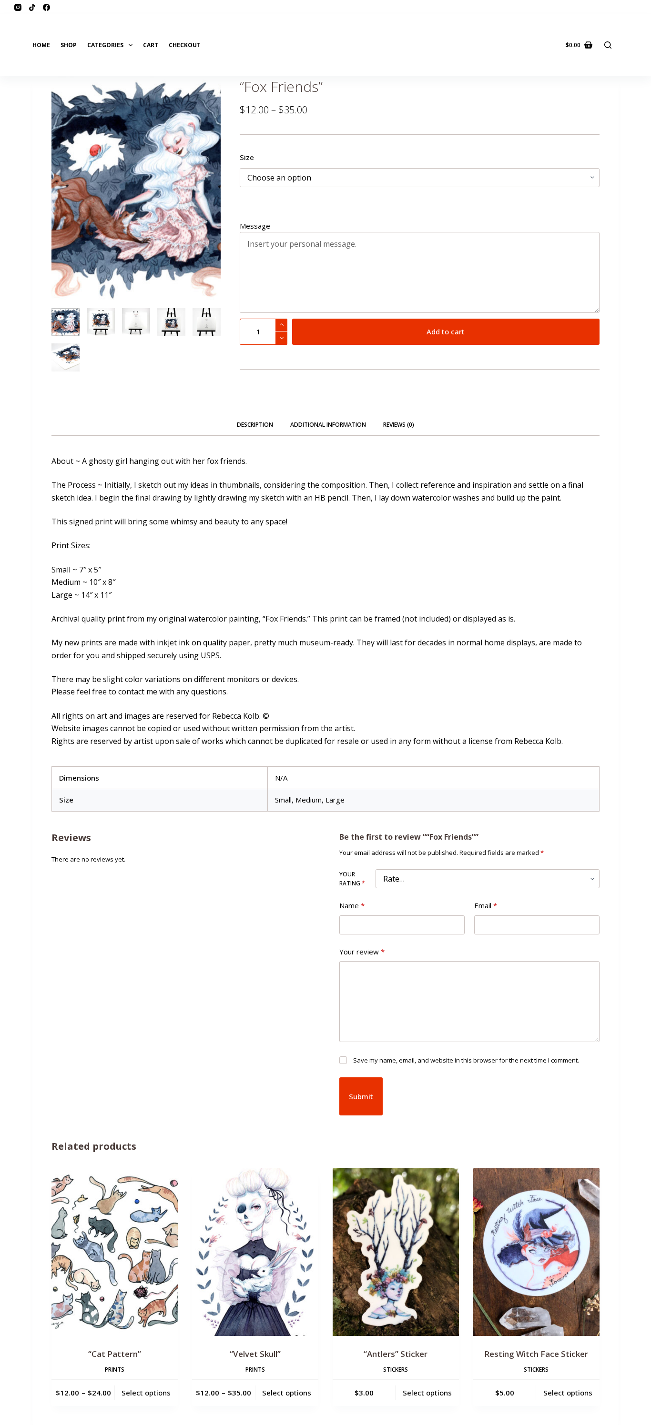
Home (41, 45)
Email (485, 905)
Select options (146, 1392)
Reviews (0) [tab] (398, 425)
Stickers (395, 1369)
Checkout (185, 45)
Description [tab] (255, 425)
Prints (114, 1369)
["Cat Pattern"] (114, 1252)
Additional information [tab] (328, 425)
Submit (361, 1096)
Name (352, 905)
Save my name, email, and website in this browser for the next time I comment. (466, 1060)
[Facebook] (46, 7)
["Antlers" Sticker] (396, 1252)
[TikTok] (32, 7)
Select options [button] (427, 1392)
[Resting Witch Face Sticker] (536, 1252)
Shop (69, 45)
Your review (362, 951)
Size (247, 157)
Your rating (352, 879)
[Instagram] (17, 7)
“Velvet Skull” (255, 1353)
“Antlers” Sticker (395, 1353)
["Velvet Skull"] (255, 1252)
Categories (105, 45)
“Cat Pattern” (114, 1353)
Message (255, 226)
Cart (150, 45)
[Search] (607, 45)
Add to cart (446, 331)
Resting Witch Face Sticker (536, 1353)
